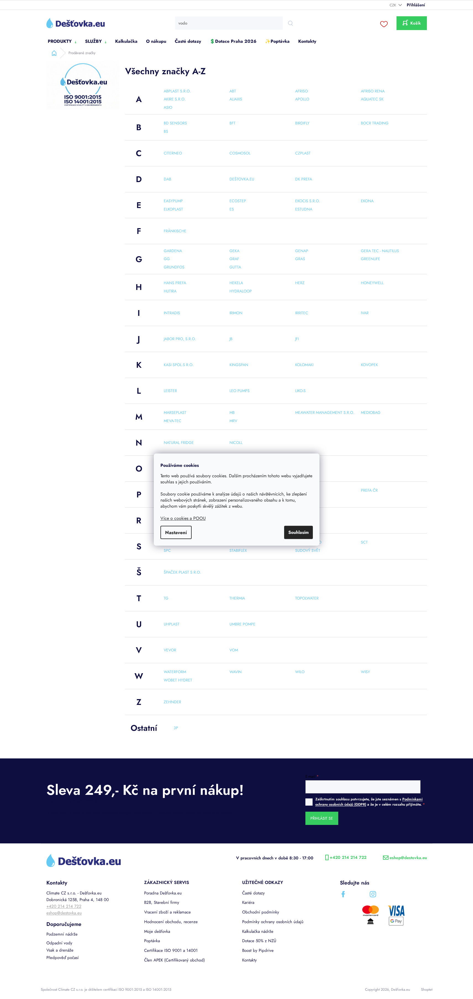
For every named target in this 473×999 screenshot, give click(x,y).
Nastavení (176, 532)
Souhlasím (298, 532)
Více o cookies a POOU (183, 518)
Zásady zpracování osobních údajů (290, 558)
